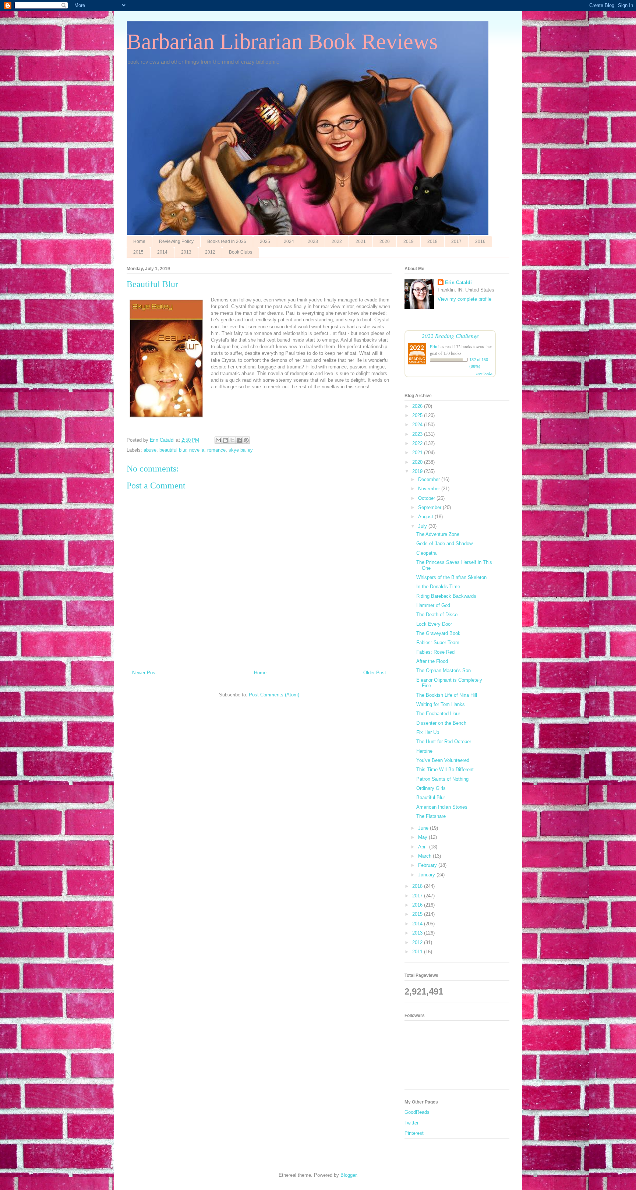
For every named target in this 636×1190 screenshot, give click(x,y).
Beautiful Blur (430, 797)
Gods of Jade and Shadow (444, 543)
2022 (337, 241)
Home (139, 241)
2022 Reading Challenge (450, 335)
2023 (313, 241)
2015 (138, 252)
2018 (432, 241)
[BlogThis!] (225, 440)
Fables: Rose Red (435, 652)
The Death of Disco (436, 614)
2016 (480, 241)
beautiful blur (172, 450)
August (426, 516)
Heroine (424, 751)
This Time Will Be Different (445, 769)
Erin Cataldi (458, 282)
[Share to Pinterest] (246, 440)
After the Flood (432, 661)
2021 (361, 241)
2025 (265, 241)
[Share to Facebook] (239, 440)
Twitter (411, 1123)
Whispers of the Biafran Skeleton (451, 577)
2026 (418, 406)
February (428, 865)
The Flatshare (431, 816)
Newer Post (144, 672)
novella (196, 450)
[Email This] (218, 440)
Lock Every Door (434, 624)
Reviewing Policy (176, 241)
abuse (150, 450)
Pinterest (414, 1133)
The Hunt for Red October (443, 741)
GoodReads (417, 1112)
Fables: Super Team (437, 642)
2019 (408, 241)
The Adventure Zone (437, 534)
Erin (433, 346)
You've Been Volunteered (442, 760)
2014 (162, 252)
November (429, 488)
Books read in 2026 (226, 241)
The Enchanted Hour (438, 713)
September (430, 507)
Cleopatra (426, 553)
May (423, 837)
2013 (186, 252)
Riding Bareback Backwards (446, 596)
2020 (384, 241)
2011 (418, 951)
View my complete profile (464, 299)
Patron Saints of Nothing (442, 779)
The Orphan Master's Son (443, 670)
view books (484, 373)
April (423, 847)
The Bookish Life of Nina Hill (446, 695)
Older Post (374, 672)
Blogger (348, 1175)
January (427, 875)
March (425, 856)
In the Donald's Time (438, 586)
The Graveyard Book (438, 633)
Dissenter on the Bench (441, 723)
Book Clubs (240, 252)
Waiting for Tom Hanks (440, 704)
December (429, 479)
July (423, 526)
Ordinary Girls (431, 788)
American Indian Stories (441, 807)
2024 (289, 241)
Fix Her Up (427, 732)
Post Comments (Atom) (274, 695)
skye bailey (241, 450)
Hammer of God (433, 605)
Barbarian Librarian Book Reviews (282, 41)
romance (216, 450)
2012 (210, 252)
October (427, 498)
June (424, 828)
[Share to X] (232, 440)
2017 (456, 241)
